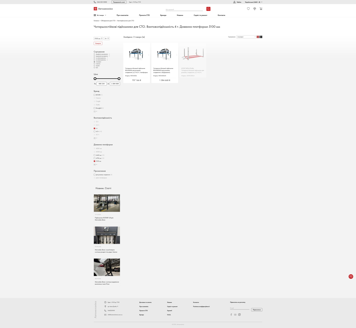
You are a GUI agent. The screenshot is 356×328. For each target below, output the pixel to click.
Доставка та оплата (145, 302)
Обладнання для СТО (108, 21)
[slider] (95, 78)
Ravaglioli (98, 108)
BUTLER (98, 95)
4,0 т (97, 131)
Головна (96, 21)
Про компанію (122, 15)
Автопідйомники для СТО (125, 21)
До (108, 84)
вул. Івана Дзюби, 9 (113, 306)
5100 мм (98, 161)
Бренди (163, 15)
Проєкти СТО (144, 15)
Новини (180, 15)
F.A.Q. (169, 315)
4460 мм (98, 155)
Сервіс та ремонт (200, 15)
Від (95, 84)
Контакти (221, 15)
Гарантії (169, 311)
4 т (97, 128)
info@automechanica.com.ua (115, 315)
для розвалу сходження (103, 175)
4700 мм (98, 158)
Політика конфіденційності (201, 306)
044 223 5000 (102, 2)
